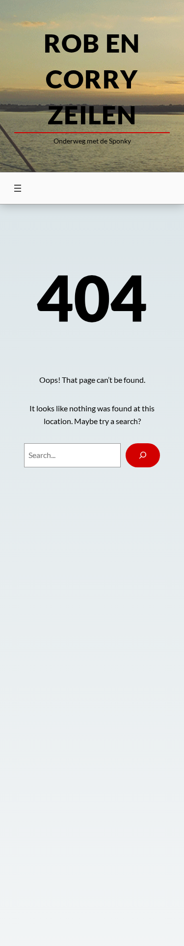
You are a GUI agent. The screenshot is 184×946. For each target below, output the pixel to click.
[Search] (143, 455)
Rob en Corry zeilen (92, 79)
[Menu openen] (18, 188)
